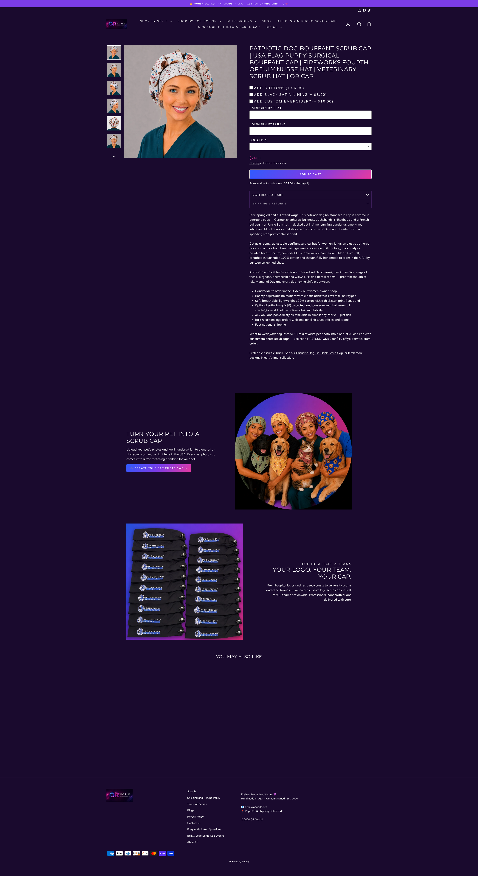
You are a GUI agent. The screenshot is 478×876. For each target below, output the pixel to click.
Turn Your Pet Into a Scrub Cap (228, 27)
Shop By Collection (198, 21)
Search (191, 791)
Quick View (138, 728)
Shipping (254, 162)
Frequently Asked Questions (204, 829)
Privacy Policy (195, 816)
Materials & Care (267, 194)
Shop (267, 21)
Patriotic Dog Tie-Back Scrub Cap (319, 353)
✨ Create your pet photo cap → (158, 468)
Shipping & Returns (269, 203)
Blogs (272, 27)
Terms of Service (197, 804)
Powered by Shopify (239, 861)
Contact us (193, 823)
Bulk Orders (240, 21)
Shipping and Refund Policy (203, 797)
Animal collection (281, 357)
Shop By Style (154, 21)
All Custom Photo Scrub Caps (307, 21)
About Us (192, 842)
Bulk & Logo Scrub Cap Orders (205, 835)
